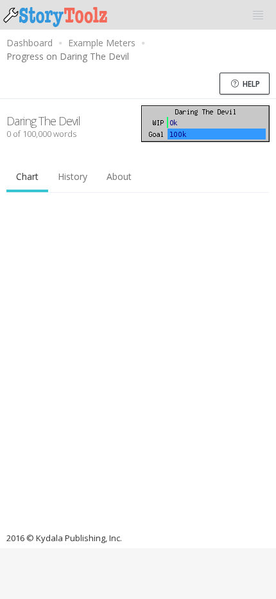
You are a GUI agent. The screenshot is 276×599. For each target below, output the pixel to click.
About (119, 176)
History (72, 176)
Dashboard (29, 43)
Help (250, 83)
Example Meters (101, 43)
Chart (27, 176)
